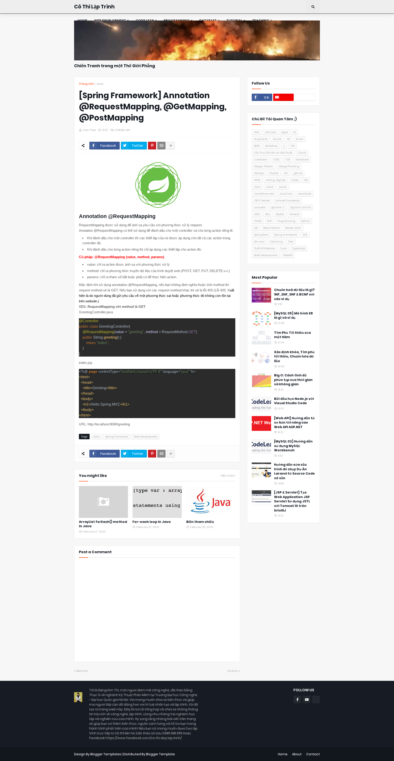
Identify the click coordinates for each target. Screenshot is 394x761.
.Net (256, 132)
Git (286, 173)
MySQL (280, 214)
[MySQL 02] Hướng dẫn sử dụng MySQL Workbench (293, 445)
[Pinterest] (152, 145)
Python (305, 221)
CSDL (276, 159)
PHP (269, 221)
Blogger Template (160, 754)
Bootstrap (271, 146)
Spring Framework (116, 436)
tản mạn (259, 241)
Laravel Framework (287, 200)
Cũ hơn (232, 671)
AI (294, 132)
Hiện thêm (228, 476)
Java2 (283, 187)
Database (302, 159)
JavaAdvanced (264, 193)
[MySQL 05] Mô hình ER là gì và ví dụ (293, 315)
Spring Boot (261, 235)
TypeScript (298, 248)
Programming (286, 221)
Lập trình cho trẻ (300, 207)
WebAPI (288, 255)
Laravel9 (259, 207)
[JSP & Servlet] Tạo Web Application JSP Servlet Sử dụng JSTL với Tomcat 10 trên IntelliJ (292, 501)
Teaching (276, 241)
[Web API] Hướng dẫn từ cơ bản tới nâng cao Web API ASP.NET (294, 422)
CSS (287, 159)
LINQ (257, 214)
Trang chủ (86, 84)
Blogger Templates (105, 754)
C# (292, 146)
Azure (299, 139)
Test (290, 241)
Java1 (269, 187)
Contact (313, 754)
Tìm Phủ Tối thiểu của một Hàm (292, 335)
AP (288, 139)
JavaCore (286, 193)
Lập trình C (278, 207)
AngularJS (260, 139)
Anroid (277, 139)
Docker (274, 173)
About (297, 754)
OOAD (258, 221)
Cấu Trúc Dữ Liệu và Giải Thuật (273, 152)
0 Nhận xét (122, 130)
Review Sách (293, 228)
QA (256, 228)
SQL (305, 235)
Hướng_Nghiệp (275, 180)
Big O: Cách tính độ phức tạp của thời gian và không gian (293, 379)
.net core (270, 132)
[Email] (161, 145)
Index (294, 180)
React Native (271, 228)
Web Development (145, 436)
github (297, 173)
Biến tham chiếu (200, 522)
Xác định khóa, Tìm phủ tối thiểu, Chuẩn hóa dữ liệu (294, 356)
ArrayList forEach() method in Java (103, 524)
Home (283, 754)
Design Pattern (263, 166)
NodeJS (294, 214)
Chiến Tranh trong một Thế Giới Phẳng (114, 65)
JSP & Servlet (262, 200)
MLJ (267, 214)
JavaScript (304, 193)
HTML (257, 180)
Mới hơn (82, 671)
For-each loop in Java (151, 522)
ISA (306, 180)
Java (100, 84)
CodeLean (260, 159)
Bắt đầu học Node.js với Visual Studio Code (294, 401)
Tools (283, 248)
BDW (257, 146)
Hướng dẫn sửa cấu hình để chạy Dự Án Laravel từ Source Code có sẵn (294, 471)
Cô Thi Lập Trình (94, 6)
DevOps (259, 173)
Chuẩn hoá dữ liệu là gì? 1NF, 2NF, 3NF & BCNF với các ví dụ (294, 294)
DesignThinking (289, 166)
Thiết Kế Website (264, 248)
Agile (284, 132)
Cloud (302, 152)
